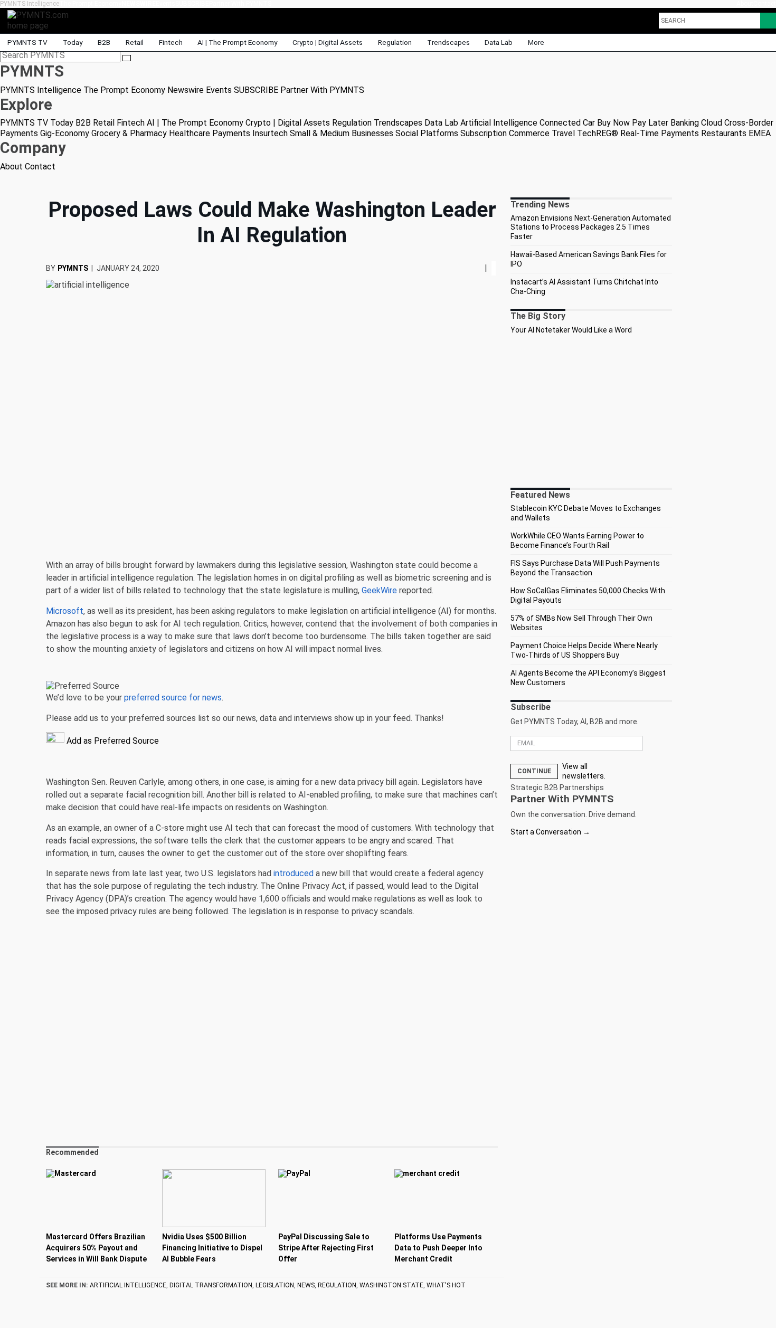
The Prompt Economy (90, 3)
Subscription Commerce (505, 133)
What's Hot (446, 1285)
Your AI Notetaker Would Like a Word (571, 330)
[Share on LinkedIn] (476, 268)
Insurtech (270, 133)
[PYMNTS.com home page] (41, 20)
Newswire (138, 3)
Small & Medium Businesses (341, 133)
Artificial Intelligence (498, 123)
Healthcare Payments (209, 133)
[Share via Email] (480, 268)
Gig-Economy (64, 133)
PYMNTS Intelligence (29, 3)
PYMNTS (73, 268)
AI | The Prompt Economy (237, 42)
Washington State (391, 1285)
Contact (764, 3)
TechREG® (597, 133)
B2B (104, 42)
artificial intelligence (128, 1285)
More (537, 42)
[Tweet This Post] (472, 268)
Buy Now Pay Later (632, 123)
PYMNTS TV (27, 42)
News (306, 1285)
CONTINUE (534, 771)
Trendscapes (448, 42)
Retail (135, 42)
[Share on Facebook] (469, 268)
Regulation (395, 42)
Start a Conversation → (550, 832)
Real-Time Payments (659, 133)
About (744, 3)
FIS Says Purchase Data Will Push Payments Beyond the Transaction (585, 568)
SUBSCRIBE (192, 3)
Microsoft (64, 611)
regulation (337, 1285)
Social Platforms (426, 133)
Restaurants (723, 133)
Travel (563, 133)
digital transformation (210, 1285)
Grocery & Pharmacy (129, 133)
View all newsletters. (583, 771)
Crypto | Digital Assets (327, 42)
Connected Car (567, 123)
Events (165, 3)
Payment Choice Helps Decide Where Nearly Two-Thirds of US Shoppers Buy (584, 650)
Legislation (274, 1285)
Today (72, 42)
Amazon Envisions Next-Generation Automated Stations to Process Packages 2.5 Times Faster (590, 227)
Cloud (711, 123)
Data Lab (499, 42)
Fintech (171, 42)
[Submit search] (126, 58)
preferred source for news (173, 698)
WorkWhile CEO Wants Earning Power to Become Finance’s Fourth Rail (577, 540)
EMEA (760, 133)
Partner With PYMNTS (240, 3)
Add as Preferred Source (111, 741)
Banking (684, 123)
